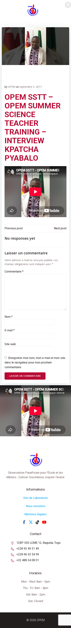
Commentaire (14, 271)
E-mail (10, 330)
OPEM (11, 86)
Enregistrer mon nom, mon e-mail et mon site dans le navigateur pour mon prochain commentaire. (35, 362)
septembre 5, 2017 (30, 86)
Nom (9, 316)
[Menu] (68, 5)
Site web (10, 344)
